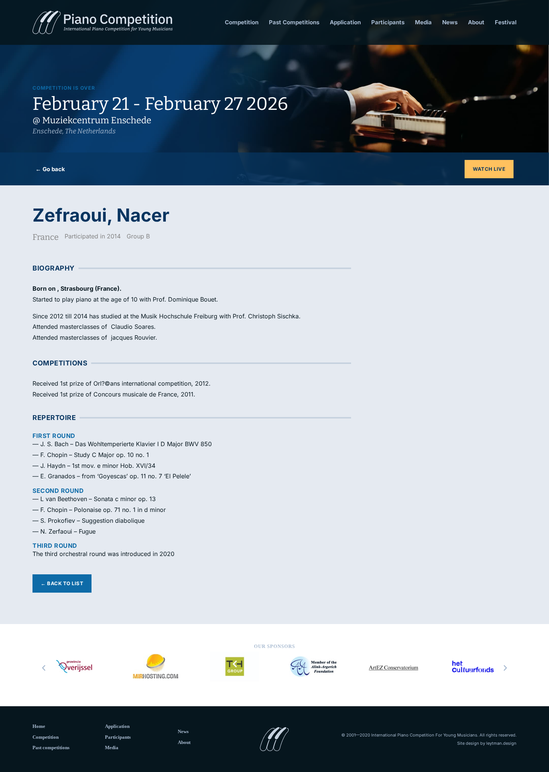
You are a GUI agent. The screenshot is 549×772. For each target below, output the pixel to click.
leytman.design (501, 743)
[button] (43, 668)
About (476, 22)
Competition (241, 22)
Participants (387, 22)
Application (345, 22)
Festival (506, 22)
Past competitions (50, 747)
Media (423, 22)
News (450, 22)
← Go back (50, 169)
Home (38, 726)
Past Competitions (294, 22)
